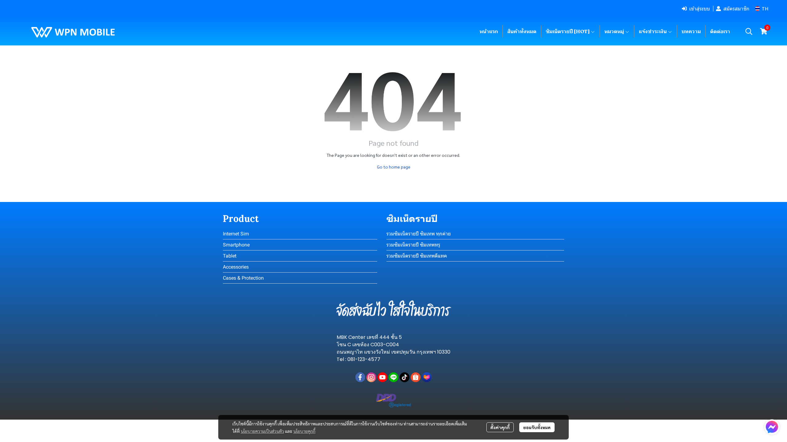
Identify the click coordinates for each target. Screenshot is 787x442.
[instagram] (371, 377)
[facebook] (360, 377)
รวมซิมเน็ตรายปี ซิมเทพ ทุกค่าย (418, 234)
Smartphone (236, 245)
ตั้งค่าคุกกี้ (500, 427)
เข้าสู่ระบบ (699, 8)
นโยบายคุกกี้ (304, 431)
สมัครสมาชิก (736, 8)
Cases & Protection (243, 278)
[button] (762, 8)
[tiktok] (404, 377)
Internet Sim (236, 234)
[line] (393, 377)
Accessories (236, 267)
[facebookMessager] (772, 427)
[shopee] (416, 377)
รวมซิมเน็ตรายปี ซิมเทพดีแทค (416, 256)
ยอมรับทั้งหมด (537, 427)
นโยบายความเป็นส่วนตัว (262, 431)
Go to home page (393, 166)
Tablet (229, 256)
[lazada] (427, 377)
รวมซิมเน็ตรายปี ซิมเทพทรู (413, 245)
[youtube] (382, 377)
